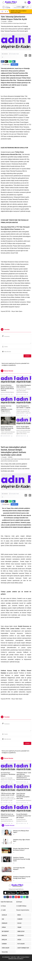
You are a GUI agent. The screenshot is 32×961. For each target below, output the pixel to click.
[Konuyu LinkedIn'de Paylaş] (13, 61)
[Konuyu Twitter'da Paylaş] (6, 61)
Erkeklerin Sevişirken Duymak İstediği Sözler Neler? (21, 877)
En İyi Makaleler (6, 957)
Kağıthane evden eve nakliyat (15, 958)
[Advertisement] (16, 319)
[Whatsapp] (24, 897)
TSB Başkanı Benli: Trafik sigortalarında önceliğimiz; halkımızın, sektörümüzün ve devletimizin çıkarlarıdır (23, 775)
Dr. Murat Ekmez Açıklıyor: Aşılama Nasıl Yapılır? (19, 11)
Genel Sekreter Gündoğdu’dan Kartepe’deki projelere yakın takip (22, 796)
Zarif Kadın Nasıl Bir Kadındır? (19, 868)
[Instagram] (10, 897)
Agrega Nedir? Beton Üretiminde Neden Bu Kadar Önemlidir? (7, 428)
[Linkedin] (13, 897)
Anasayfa (4, 21)
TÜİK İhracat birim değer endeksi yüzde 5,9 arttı (8, 794)
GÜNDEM (10, 21)
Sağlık (18, 957)
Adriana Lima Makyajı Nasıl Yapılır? (21, 831)
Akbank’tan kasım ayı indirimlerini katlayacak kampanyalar (7, 816)
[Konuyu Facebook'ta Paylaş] (2, 61)
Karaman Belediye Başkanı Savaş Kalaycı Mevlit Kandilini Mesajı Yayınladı (7, 387)
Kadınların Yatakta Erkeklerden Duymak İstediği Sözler (21, 859)
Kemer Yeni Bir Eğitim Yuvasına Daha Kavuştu (23, 427)
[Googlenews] (21, 897)
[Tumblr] (27, 897)
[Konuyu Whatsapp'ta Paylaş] (10, 61)
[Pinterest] (19, 897)
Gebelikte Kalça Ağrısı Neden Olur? (21, 840)
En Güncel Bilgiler (25, 957)
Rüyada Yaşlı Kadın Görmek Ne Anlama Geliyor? (21, 849)
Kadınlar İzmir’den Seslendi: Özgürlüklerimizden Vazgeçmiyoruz (6, 408)
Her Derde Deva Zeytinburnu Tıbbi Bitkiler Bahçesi (8, 774)
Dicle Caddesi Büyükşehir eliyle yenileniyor (23, 386)
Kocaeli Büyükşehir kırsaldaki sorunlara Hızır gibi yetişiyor (23, 816)
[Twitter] (7, 897)
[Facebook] (5, 897)
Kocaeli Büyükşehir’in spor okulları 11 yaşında (23, 407)
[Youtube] (16, 897)
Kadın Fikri (13, 957)
